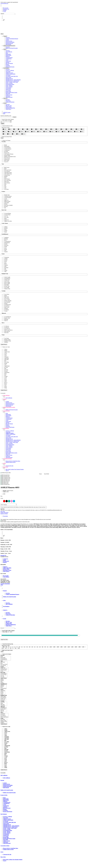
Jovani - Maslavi (9, 445)
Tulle (5, 271)
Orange (5, 376)
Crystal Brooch (7, 241)
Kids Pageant (8, 406)
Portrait (5, 303)
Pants (5, 177)
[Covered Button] (4, 673)
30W (64, 131)
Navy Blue (6, 362)
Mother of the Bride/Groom (10, 156)
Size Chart (3, 511)
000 (5, 129)
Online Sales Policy (5, 512)
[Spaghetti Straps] (4, 721)
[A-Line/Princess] (4, 708)
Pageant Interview (9, 404)
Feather (5, 244)
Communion (6, 150)
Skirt (5, 184)
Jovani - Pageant (9, 447)
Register (4, 10)
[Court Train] (3, 699)
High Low (6, 200)
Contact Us (5, 558)
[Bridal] (6, 656)
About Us (5, 566)
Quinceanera (7, 159)
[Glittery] (2, 679)
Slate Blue (6, 359)
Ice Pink (6, 367)
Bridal (5, 145)
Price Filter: (5, 120)
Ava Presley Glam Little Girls (12, 436)
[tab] (45, 396)
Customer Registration (5, 583)
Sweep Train (7, 286)
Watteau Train (7, 288)
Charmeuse (6, 257)
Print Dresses (7, 179)
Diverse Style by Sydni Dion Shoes (13, 461)
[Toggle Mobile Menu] (1, 586)
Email (4, 560)
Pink (5, 368)
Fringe (5, 246)
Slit (5, 207)
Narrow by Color (6, 347)
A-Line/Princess (7, 316)
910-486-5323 (6, 561)
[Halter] (4, 703)
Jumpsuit (7, 422)
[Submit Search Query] (15, 628)
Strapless (6, 308)
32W (70, 131)
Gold (5, 381)
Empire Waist (7, 318)
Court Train (6, 281)
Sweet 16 (6, 161)
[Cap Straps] (4, 719)
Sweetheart (6, 309)
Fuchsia (6, 371)
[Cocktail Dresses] (6, 659)
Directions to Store (7, 570)
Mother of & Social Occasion (12, 409)
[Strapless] (4, 722)
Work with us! (6, 571)
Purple (5, 363)
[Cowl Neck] (4, 702)
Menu (2, 33)
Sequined (6, 267)
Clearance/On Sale (9, 465)
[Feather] (3, 693)
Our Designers (6, 606)
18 (57, 129)
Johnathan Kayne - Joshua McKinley (13, 440)
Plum (5, 373)
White (5, 387)
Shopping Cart (6, 9)
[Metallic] (2, 680)
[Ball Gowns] (4, 662)
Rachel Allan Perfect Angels (11, 452)
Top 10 (7, 470)
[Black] (7, 501)
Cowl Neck (6, 294)
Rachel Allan (8, 451)
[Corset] (5, 671)
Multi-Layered (7, 201)
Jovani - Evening (9, 443)
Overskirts (8, 426)
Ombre (5, 230)
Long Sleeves (7, 328)
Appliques (6, 237)
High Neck (6, 296)
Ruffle (5, 249)
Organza (6, 265)
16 (52, 129)
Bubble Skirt (7, 194)
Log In (4, 11)
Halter (5, 295)
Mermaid (6, 319)
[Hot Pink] (11, 501)
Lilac (5, 364)
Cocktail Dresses (7, 148)
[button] (5, 36)
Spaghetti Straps (7, 340)
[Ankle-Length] (3, 696)
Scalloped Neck (7, 304)
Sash (5, 250)
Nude (5, 380)
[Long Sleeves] (4, 715)
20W (34, 131)
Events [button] (4, 618)
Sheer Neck (6, 307)
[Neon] (2, 681)
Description (5, 516)
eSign (2, 584)
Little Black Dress (8, 172)
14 (47, 129)
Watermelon (6, 372)
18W (27, 131)
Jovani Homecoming (10, 444)
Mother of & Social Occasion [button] (7, 790)
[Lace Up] (4, 675)
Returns (5, 562)
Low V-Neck (7, 299)
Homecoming (7, 155)
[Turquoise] (14, 501)
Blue (5, 360)
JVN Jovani (8, 450)
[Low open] (4, 676)
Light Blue (6, 358)
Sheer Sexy (6, 181)
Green (5, 353)
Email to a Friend (4, 513)
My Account (5, 7)
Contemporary (9, 419)
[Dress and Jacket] (4, 664)
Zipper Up (6, 219)
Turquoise (6, 357)
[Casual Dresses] (6, 658)
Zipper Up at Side (8, 221)
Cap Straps (6, 338)
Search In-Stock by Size (7, 125)
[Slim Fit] (4, 711)
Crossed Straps (7, 214)
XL (18, 134)
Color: (2, 498)
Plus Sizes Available (8, 205)
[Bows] (3, 687)
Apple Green (7, 351)
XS (82, 131)
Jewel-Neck (6, 298)
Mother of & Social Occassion (9, 596)
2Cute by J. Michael (10, 430)
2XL (24, 134)
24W (46, 131)
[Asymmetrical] (3, 697)
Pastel (5, 231)
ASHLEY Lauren (9, 433)
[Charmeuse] (3, 690)
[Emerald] (9, 501)
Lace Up (6, 216)
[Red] (4, 501)
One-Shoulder (7, 302)
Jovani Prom (8, 449)
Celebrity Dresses (8, 196)
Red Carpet (6, 160)
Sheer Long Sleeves (8, 330)
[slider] (79, 635)
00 (10, 129)
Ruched (6, 206)
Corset (5, 198)
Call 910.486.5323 (4, 3)
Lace (5, 247)
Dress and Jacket (7, 170)
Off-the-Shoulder (7, 300)
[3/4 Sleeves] (4, 714)
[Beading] (3, 686)
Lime (5, 354)
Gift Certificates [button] (4, 775)
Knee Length (7, 283)
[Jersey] (3, 694)
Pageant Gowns (9, 402)
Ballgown (8, 416)
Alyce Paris (8, 431)
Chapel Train (7, 279)
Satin (5, 266)
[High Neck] (4, 704)
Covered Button (7, 213)
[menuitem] (45, 7)
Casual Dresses (7, 147)
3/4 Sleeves (6, 327)
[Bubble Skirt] (5, 667)
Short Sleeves (7, 331)
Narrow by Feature (6, 140)
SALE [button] (2, 851)
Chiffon (6, 258)
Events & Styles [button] (4, 795)
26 (77, 129)
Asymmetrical (7, 278)
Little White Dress (8, 173)
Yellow (5, 349)
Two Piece (6, 189)
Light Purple (7, 366)
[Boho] (4, 663)
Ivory (5, 378)
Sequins (6, 251)
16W (21, 131)
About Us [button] (5, 610)
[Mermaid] (4, 710)
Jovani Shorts (8, 448)
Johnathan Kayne (9, 438)
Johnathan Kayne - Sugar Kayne (12, 441)
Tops (5, 186)
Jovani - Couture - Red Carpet (12, 442)
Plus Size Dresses (9, 423)
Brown (5, 382)
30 (4, 131)
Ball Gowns (6, 167)
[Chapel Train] (3, 698)
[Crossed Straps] (4, 674)
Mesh (5, 263)
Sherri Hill (8, 453)
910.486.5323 (3, 555)
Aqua (5, 355)
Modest (5, 176)
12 (42, 129)
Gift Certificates (9, 397)
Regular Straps (7, 339)
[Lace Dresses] (4, 665)
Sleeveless (6, 332)
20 (62, 129)
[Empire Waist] (4, 709)
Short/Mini (6, 284)
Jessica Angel (8, 437)
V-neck (5, 311)
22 (67, 129)
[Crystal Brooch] (3, 688)
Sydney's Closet (9, 455)
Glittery (5, 226)
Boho (5, 168)
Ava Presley (8, 435)
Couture (7, 401)
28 (82, 129)
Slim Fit (6, 320)
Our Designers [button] (4, 814)
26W (52, 131)
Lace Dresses (7, 171)
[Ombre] (2, 682)
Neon (5, 229)
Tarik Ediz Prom (9, 457)
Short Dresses (7, 182)
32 (9, 131)
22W (40, 131)
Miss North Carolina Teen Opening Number (15, 469)
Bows (5, 240)
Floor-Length (7, 282)
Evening (6, 151)
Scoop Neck (6, 305)
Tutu (5, 188)
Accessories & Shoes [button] (5, 845)
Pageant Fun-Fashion (10, 403)
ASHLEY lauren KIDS (10, 434)
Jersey (5, 261)
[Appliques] (3, 685)
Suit (5, 185)
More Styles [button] (3, 857)
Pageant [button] (5, 590)
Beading (6, 238)
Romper (7, 424)
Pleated (5, 204)
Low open (6, 217)
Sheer (5, 218)
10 (37, 129)
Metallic (6, 228)
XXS (77, 131)
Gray (5, 385)
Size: (2, 496)
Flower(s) (6, 245)
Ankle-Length (7, 277)
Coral (5, 377)
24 (72, 129)
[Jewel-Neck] (4, 705)
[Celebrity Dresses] (5, 669)
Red (5, 375)
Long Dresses (7, 175)
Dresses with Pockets (10, 427)
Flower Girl (6, 152)
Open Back (6, 202)
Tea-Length (6, 287)
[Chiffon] (3, 691)
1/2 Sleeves (6, 326)
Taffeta (5, 270)
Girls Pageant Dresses (8, 154)
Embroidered (7, 242)
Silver (5, 386)
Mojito (5, 350)
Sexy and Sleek (7, 180)
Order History (6, 576)
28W (58, 131)
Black (5, 384)
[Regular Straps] (4, 720)
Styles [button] (4, 600)
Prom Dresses (7, 157)
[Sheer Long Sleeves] (4, 717)
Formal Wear (8, 421)
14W (15, 131)
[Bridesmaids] (6, 657)
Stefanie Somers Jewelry (11, 462)
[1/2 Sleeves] (4, 713)
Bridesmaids (6, 146)
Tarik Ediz (8, 456)
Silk (5, 268)
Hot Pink (6, 369)
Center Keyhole (7, 197)
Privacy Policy (6, 569)
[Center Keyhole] (5, 670)
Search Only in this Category (8, 119)
